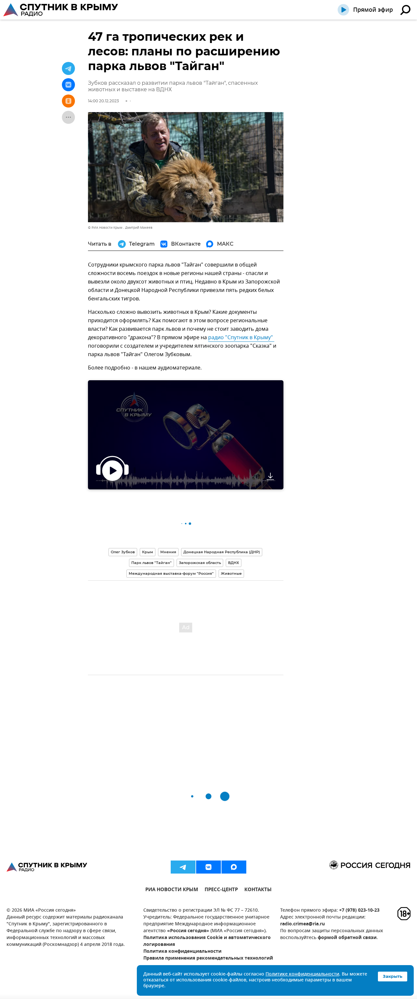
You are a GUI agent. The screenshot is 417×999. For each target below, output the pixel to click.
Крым (147, 552)
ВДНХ (233, 562)
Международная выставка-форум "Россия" (171, 573)
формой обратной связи (347, 938)
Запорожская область (200, 562)
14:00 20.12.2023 (103, 100)
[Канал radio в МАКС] (234, 867)
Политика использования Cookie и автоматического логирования (207, 941)
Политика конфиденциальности (182, 951)
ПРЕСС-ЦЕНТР (221, 890)
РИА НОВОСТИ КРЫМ (171, 890)
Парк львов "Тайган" (151, 562)
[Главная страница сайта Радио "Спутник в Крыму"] (61, 10)
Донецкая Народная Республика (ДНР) (221, 552)
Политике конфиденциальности (302, 974)
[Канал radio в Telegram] (183, 867)
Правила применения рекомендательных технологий (208, 958)
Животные (231, 573)
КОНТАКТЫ (258, 890)
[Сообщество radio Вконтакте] (208, 867)
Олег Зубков (123, 552)
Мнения (168, 552)
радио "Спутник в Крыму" (241, 337)
